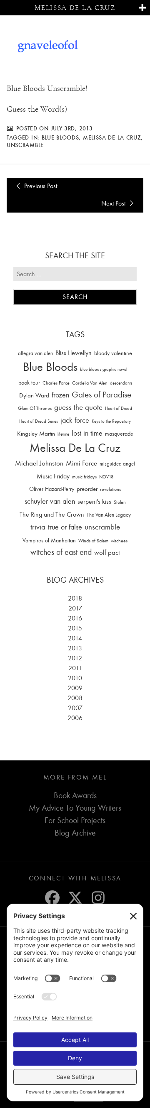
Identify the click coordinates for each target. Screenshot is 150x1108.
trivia (37, 527)
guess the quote (78, 407)
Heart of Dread (118, 408)
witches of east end (61, 552)
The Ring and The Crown (52, 514)
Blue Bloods (60, 137)
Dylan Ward (34, 395)
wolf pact (107, 552)
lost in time (87, 433)
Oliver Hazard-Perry (51, 489)
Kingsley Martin (36, 433)
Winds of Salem (93, 541)
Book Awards (75, 795)
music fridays (84, 477)
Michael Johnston (39, 463)
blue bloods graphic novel (103, 369)
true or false (65, 527)
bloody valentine (113, 353)
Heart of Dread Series (38, 421)
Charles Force (56, 383)
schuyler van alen (50, 501)
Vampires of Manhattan (49, 540)
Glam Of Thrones (35, 408)
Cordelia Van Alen (90, 383)
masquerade (119, 433)
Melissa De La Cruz (112, 137)
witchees (119, 541)
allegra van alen (35, 353)
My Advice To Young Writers (75, 808)
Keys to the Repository (111, 421)
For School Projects (75, 820)
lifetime (63, 434)
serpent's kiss (94, 501)
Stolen (120, 502)
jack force (74, 420)
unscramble (25, 145)
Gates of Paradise (101, 395)
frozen (60, 395)
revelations (110, 489)
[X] (75, 897)
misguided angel (117, 464)
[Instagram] (98, 897)
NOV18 (106, 477)
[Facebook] (52, 897)
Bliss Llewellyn (73, 353)
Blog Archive (75, 833)
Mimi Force (81, 463)
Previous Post (39, 186)
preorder (87, 489)
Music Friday (53, 476)
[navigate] (142, 8)
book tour (29, 383)
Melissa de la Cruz (75, 7)
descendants (121, 383)
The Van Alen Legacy (109, 515)
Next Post (114, 203)
